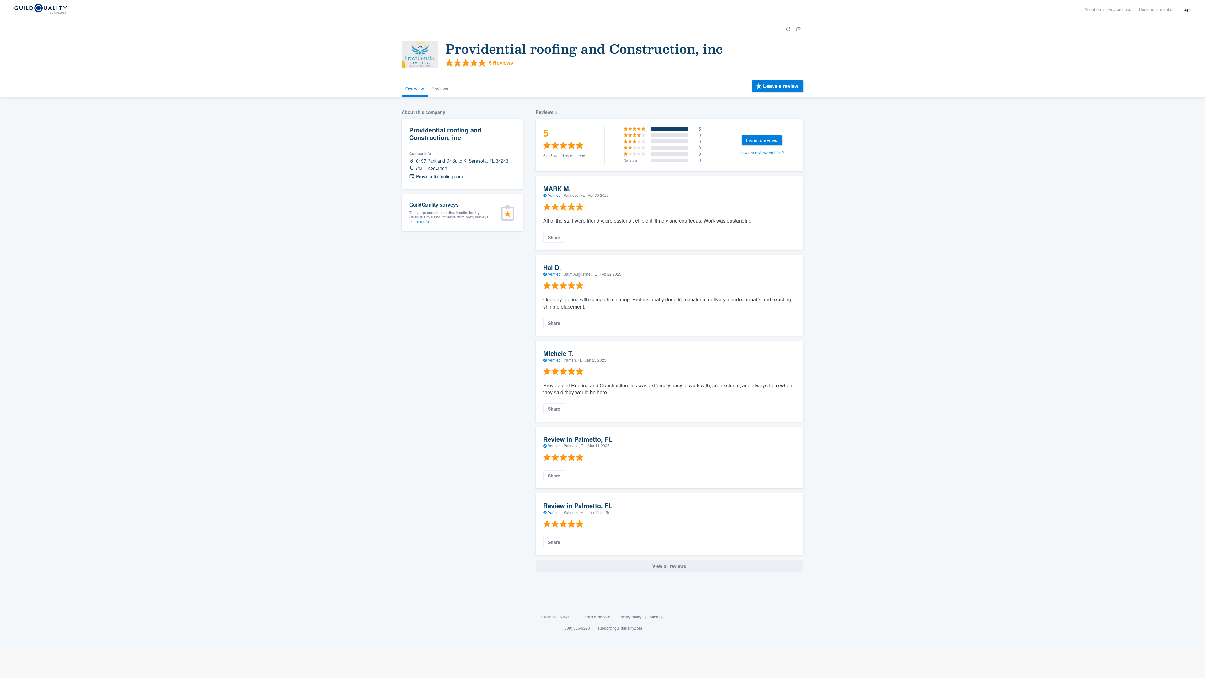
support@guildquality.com (620, 628)
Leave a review (780, 85)
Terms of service (596, 616)
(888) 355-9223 (576, 628)
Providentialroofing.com (439, 176)
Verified (554, 195)
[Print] (788, 29)
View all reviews (669, 566)
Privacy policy (630, 616)
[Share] (798, 29)
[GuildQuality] (40, 9)
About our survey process (1107, 9)
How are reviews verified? (762, 152)
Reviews (439, 88)
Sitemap (657, 616)
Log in (1186, 9)
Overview (414, 88)
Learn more (419, 221)
